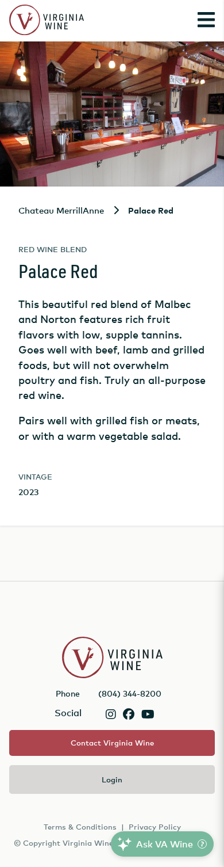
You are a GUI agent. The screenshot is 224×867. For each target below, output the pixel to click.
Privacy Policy (155, 826)
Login (112, 779)
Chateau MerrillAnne (61, 210)
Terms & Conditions (80, 826)
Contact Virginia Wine (112, 742)
